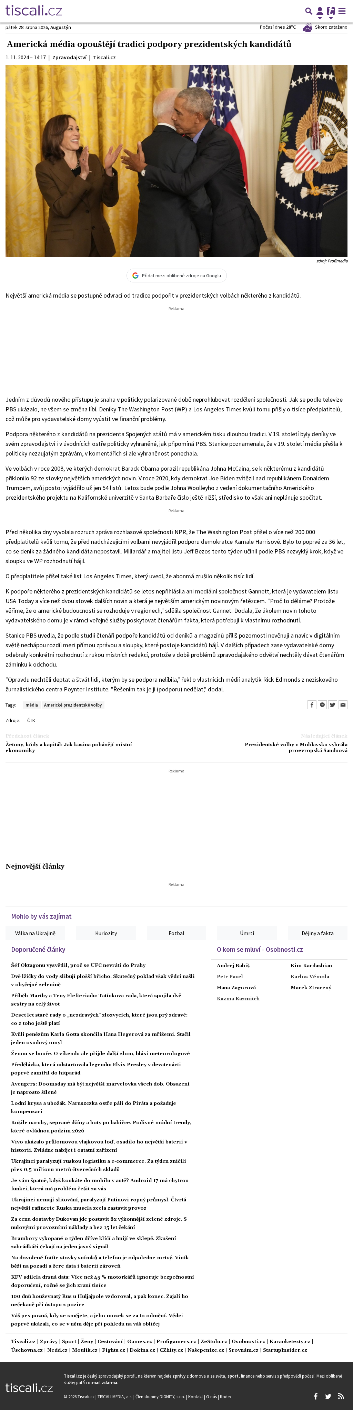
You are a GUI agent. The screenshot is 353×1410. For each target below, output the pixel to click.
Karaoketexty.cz (290, 1342)
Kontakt (196, 1396)
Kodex (226, 1396)
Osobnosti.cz (248, 1342)
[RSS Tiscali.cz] (341, 1396)
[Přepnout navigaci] (319, 11)
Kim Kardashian (311, 966)
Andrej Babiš (233, 966)
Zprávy (49, 1342)
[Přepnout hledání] (308, 11)
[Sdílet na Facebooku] (311, 704)
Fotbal (176, 933)
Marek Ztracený (311, 988)
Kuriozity (106, 933)
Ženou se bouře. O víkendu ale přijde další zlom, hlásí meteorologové (100, 1054)
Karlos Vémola (310, 977)
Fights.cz (113, 1350)
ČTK (31, 720)
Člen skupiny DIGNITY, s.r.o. (160, 1396)
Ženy (87, 1342)
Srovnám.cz (244, 1350)
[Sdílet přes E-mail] (343, 704)
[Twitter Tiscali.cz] (328, 1396)
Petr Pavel (230, 977)
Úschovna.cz (27, 1350)
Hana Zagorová (236, 988)
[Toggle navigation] (341, 11)
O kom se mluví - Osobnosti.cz (260, 949)
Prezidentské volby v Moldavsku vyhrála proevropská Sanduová (296, 748)
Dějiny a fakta (318, 933)
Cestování (110, 1342)
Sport (69, 1342)
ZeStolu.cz (214, 1342)
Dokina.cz (142, 1350)
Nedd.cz (57, 1350)
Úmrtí (247, 933)
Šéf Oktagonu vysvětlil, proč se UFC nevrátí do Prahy (78, 965)
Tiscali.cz (23, 1342)
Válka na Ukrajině (35, 933)
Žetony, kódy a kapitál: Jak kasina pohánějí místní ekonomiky (69, 748)
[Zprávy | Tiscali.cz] (34, 11)
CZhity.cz (171, 1350)
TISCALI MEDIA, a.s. (115, 1396)
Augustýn (60, 27)
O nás (212, 1396)
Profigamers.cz (176, 1342)
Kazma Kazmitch (238, 999)
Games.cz (139, 1342)
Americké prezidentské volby (73, 705)
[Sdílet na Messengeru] (322, 704)
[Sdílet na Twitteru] (332, 704)
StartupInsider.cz (285, 1350)
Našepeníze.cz (206, 1350)
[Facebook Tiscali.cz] (315, 1396)
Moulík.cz (85, 1350)
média (32, 705)
